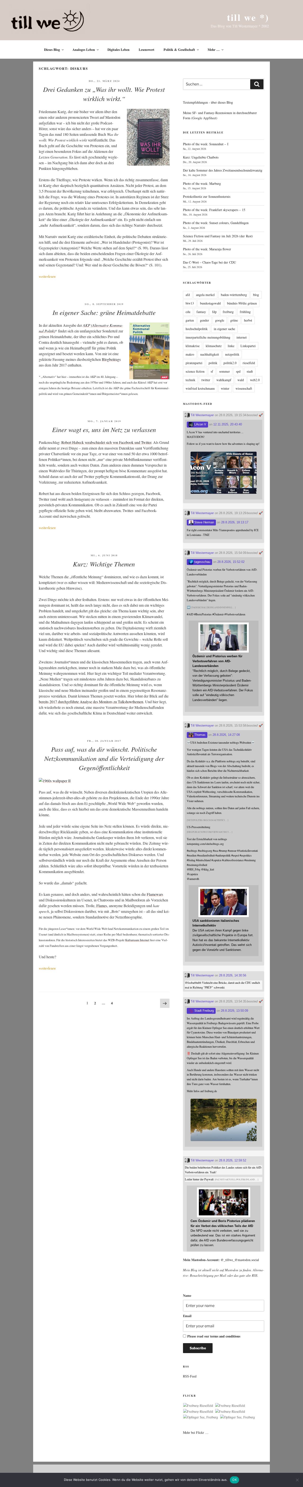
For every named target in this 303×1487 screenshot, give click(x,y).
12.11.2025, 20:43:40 (227, 424)
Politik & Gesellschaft (179, 49)
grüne (234, 320)
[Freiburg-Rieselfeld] (198, 1405)
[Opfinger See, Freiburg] (200, 1417)
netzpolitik (232, 354)
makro (190, 354)
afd (188, 294)
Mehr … (214, 49)
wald (240, 380)
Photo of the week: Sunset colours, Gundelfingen (216, 223)
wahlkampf (223, 380)
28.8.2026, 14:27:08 (226, 735)
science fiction (195, 371)
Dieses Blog (52, 49)
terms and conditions (225, 1336)
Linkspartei (248, 346)
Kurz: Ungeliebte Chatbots (200, 157)
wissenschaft (244, 388)
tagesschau (201, 562)
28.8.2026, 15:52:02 (231, 562)
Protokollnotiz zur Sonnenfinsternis (206, 196)
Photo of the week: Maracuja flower (207, 249)
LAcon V (199, 424)
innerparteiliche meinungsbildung (208, 337)
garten (190, 320)
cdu (188, 311)
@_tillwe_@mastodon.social (240, 1260)
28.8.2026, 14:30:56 (232, 975)
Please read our (213, 1336)
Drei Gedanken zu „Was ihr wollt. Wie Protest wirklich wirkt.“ (104, 94)
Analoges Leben (83, 49)
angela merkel (205, 294)
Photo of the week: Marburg (202, 183)
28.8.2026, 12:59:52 (232, 1160)
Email (187, 1315)
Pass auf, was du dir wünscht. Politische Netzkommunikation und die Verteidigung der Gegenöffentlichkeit (104, 758)
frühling (245, 311)
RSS (254, 1275)
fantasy (201, 311)
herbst (248, 320)
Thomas (199, 735)
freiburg (228, 311)
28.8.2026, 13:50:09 (234, 1010)
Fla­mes (101, 905)
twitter (205, 380)
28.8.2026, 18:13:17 (234, 522)
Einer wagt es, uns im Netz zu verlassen (104, 429)
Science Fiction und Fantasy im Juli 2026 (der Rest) (218, 236)
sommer (224, 371)
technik (190, 380)
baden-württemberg (234, 294)
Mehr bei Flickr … (196, 1432)
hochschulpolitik (197, 329)
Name (187, 1295)
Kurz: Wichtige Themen (104, 563)
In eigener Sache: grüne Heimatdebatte (104, 312)
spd (238, 371)
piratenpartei (194, 363)
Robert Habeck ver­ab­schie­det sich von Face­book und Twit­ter (106, 442)
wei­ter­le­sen (47, 276)
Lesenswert (146, 49)
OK (234, 1480)
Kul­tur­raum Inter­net (137, 940)
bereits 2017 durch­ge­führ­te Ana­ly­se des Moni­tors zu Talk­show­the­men (91, 701)
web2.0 (255, 380)
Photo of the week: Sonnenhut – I (205, 144)
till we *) (248, 17)
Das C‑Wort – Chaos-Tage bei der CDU (209, 262)
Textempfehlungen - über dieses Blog (208, 102)
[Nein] (297, 1480)
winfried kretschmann (200, 388)
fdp (214, 311)
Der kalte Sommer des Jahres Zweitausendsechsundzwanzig (222, 170)
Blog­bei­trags (111, 359)
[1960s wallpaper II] (55, 780)
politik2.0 (229, 363)
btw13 (190, 303)
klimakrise (193, 346)
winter (225, 388)
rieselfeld (249, 363)
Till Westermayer (202, 415)
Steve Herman (203, 522)
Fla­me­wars (155, 894)
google (219, 320)
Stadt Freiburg (203, 1010)
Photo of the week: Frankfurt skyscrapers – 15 (214, 209)
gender (204, 320)
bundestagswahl (210, 303)
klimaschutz (214, 346)
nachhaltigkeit (209, 354)
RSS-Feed (189, 1376)
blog (256, 294)
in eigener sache (224, 329)
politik (213, 363)
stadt (250, 371)
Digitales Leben (118, 49)
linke (231, 346)
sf (212, 371)
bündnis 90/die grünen (242, 303)
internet (241, 337)
